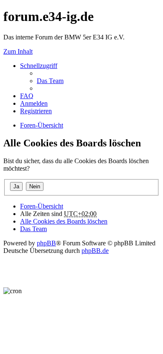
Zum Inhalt (18, 51)
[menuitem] (50, 80)
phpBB (46, 243)
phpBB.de (95, 250)
